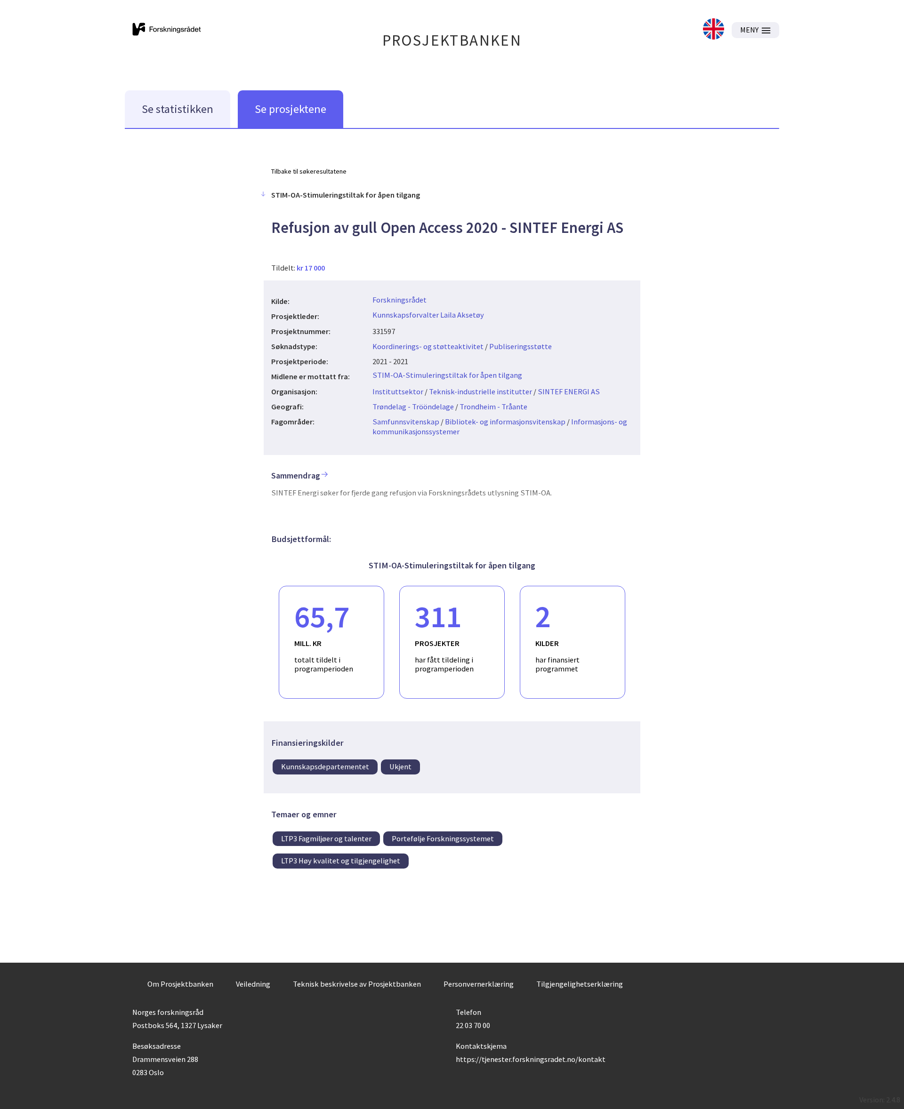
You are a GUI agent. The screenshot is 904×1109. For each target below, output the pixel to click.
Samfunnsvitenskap (405, 421)
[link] (713, 29)
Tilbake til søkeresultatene (309, 171)
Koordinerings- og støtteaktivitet (428, 346)
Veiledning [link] (253, 984)
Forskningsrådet (399, 299)
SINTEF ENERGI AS (569, 391)
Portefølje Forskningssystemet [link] (443, 838)
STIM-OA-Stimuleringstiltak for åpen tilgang (447, 375)
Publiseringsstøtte (520, 346)
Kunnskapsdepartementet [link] (325, 766)
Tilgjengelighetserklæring (579, 984)
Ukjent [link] (400, 766)
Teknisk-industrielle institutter (480, 391)
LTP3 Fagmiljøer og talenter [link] (326, 838)
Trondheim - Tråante (493, 406)
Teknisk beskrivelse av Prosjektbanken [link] (357, 984)
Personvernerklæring (479, 984)
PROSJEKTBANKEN (452, 40)
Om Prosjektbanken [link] (180, 984)
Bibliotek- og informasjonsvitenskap (505, 421)
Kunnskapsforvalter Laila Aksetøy (428, 314)
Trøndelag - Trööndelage (413, 406)
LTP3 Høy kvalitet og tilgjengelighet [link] (340, 860)
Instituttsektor (397, 391)
